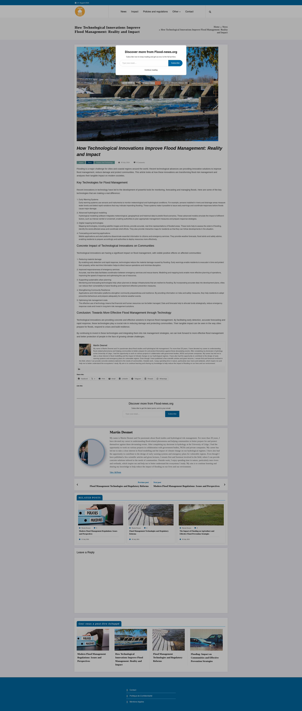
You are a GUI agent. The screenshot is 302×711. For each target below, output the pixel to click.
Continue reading (151, 70)
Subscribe (175, 63)
